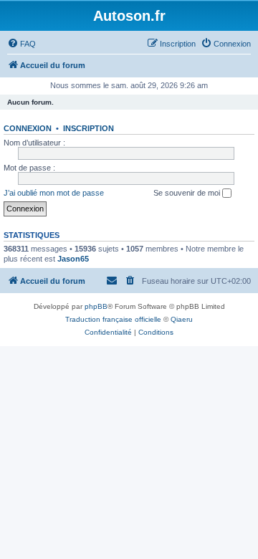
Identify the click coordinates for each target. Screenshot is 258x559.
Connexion (28, 128)
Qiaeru (182, 319)
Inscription (88, 128)
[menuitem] (21, 43)
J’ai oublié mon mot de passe (54, 192)
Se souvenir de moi (187, 192)
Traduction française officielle (113, 319)
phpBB (96, 306)
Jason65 (73, 258)
